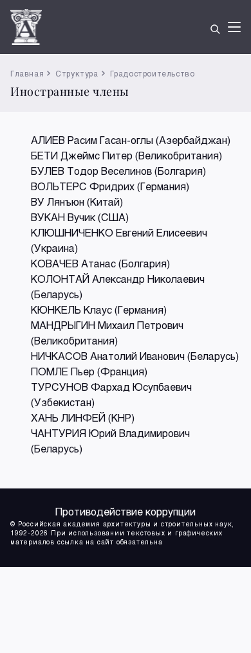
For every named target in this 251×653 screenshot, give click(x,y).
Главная (27, 73)
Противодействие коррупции (125, 511)
